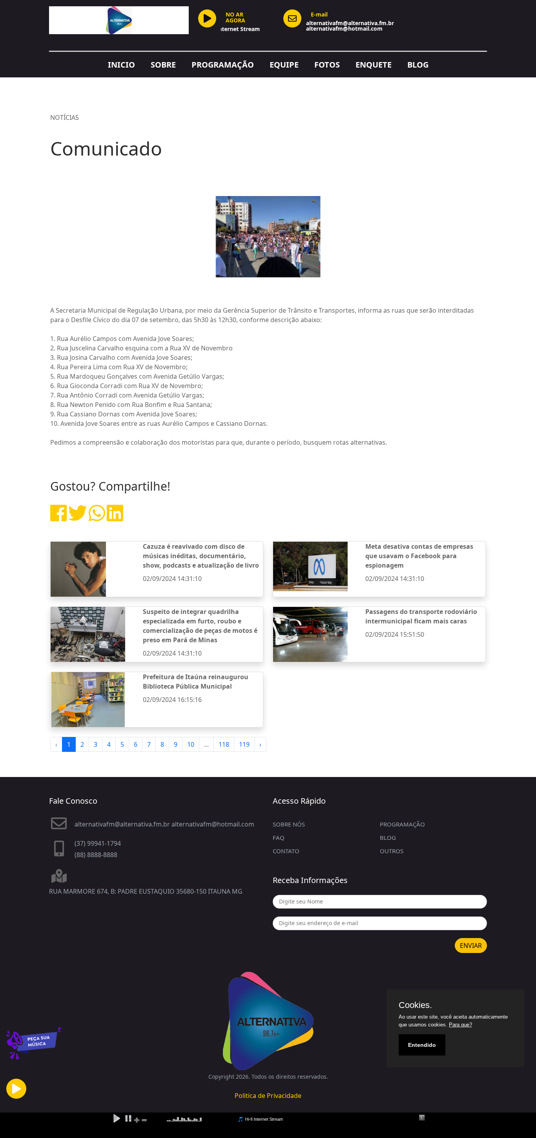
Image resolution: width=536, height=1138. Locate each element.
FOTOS (327, 64)
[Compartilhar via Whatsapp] (97, 517)
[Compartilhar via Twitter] (77, 517)
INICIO (121, 64)
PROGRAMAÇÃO (222, 64)
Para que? (460, 1025)
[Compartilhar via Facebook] (58, 517)
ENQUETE (374, 64)
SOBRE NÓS (289, 824)
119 (244, 744)
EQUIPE (284, 64)
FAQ (278, 837)
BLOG (417, 64)
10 (190, 744)
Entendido (422, 1045)
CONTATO (286, 851)
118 (224, 744)
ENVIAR (471, 945)
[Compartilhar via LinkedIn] (115, 517)
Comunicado (106, 148)
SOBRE (163, 64)
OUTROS (391, 851)
